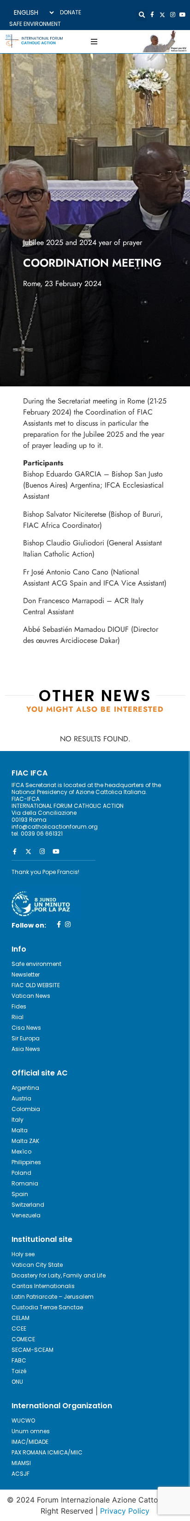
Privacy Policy (124, 1510)
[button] (141, 15)
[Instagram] (172, 15)
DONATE (70, 12)
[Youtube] (182, 15)
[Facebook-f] (152, 15)
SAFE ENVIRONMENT (35, 24)
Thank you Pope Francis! (45, 872)
